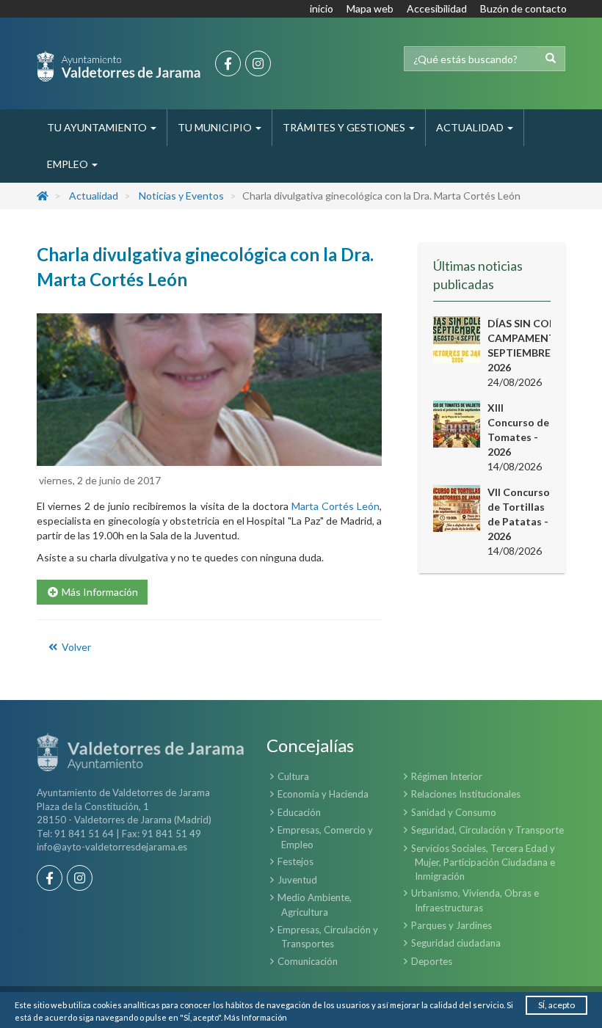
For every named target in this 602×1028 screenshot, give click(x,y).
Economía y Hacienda (323, 794)
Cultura (293, 776)
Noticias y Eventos (181, 195)
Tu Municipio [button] (216, 127)
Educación (299, 812)
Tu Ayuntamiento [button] (98, 127)
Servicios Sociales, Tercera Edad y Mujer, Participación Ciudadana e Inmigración (483, 862)
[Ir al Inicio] (118, 66)
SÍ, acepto (556, 1004)
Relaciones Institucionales (466, 794)
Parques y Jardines (451, 925)
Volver (75, 647)
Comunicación (308, 961)
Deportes (431, 961)
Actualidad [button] (471, 127)
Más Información (255, 1017)
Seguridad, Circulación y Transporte (487, 830)
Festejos (295, 861)
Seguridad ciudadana (456, 943)
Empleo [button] (68, 164)
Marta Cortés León (335, 506)
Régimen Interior (446, 776)
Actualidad (93, 195)
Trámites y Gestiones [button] (345, 127)
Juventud (297, 880)
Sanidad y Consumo (453, 812)
